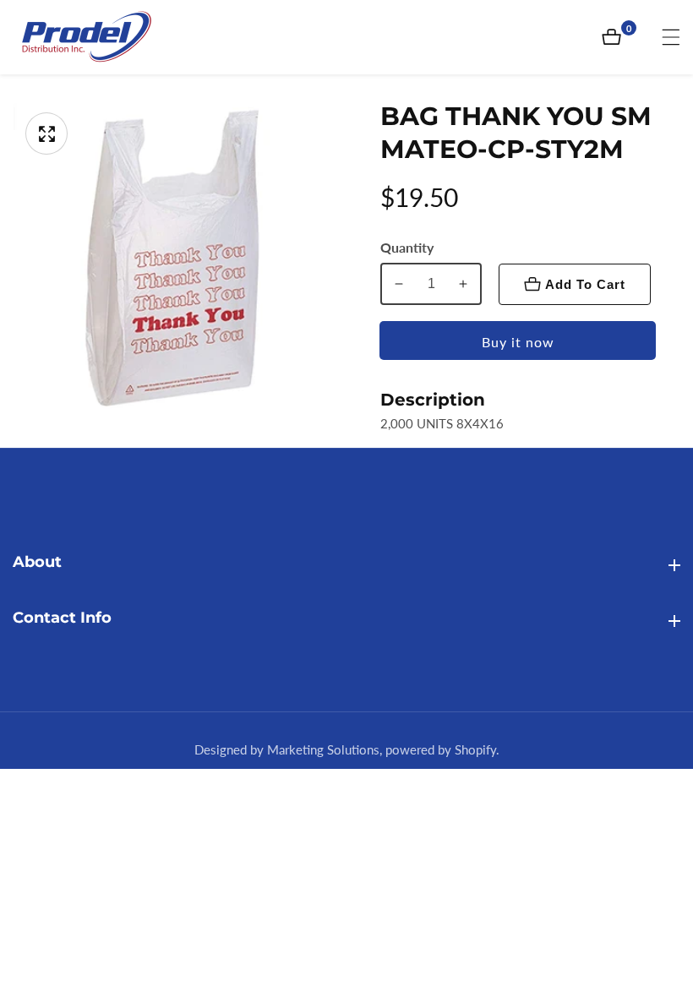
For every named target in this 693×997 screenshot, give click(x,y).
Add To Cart (585, 284)
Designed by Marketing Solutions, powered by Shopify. (346, 750)
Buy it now (518, 342)
